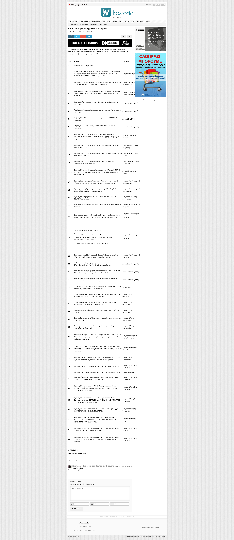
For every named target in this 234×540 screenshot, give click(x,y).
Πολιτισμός (129, 21)
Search (149, 4)
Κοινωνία (96, 21)
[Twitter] (157, 5)
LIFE (148, 21)
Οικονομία (85, 21)
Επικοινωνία (84, 24)
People (140, 21)
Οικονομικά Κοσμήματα (150, 100)
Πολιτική (73, 21)
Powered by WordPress (151, 536)
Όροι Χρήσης (103, 24)
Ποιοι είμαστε (74, 24)
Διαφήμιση (93, 24)
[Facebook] (154, 5)
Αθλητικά (117, 21)
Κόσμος (106, 21)
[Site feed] (164, 5)
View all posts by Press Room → (78, 470)
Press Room (73, 32)
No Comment (94, 32)
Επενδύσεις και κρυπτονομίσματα (83, 530)
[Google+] (159, 5)
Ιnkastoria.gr (75, 536)
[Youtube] (162, 5)
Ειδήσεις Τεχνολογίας (83, 526)
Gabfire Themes (162, 536)
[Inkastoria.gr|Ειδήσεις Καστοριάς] (117, 12)
